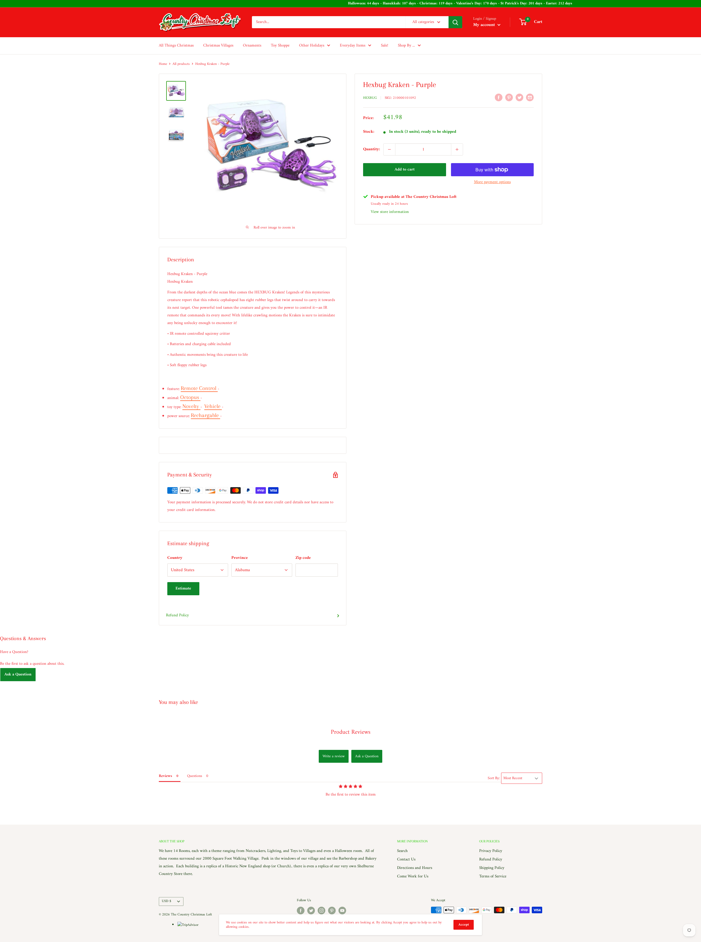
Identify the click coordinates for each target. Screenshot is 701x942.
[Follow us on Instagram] (321, 910)
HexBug (370, 98)
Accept (463, 924)
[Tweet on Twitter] (519, 97)
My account (484, 25)
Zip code (303, 558)
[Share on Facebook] (498, 97)
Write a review (334, 756)
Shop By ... (406, 45)
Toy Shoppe (280, 45)
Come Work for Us (412, 876)
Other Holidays (311, 45)
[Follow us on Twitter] (311, 910)
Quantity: (371, 149)
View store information (390, 212)
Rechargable (205, 415)
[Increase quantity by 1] (457, 149)
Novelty (191, 406)
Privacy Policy (490, 851)
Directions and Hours (414, 868)
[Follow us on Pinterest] (332, 910)
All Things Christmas (176, 45)
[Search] (455, 22)
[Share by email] (530, 97)
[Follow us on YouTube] (342, 910)
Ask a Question (17, 674)
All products (181, 64)
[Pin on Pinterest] (509, 97)
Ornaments (252, 45)
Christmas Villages (218, 45)
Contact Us (406, 859)
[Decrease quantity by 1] (389, 149)
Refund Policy (177, 615)
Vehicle (213, 406)
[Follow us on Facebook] (300, 910)
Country (174, 558)
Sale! (384, 45)
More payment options (492, 182)
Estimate (183, 588)
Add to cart (405, 169)
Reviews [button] (165, 776)
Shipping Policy (491, 868)
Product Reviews (350, 732)
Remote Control (199, 388)
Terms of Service (492, 876)
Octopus (190, 397)
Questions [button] (194, 776)
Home (163, 64)
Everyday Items (352, 45)
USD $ (166, 901)
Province (239, 558)
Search (402, 851)
